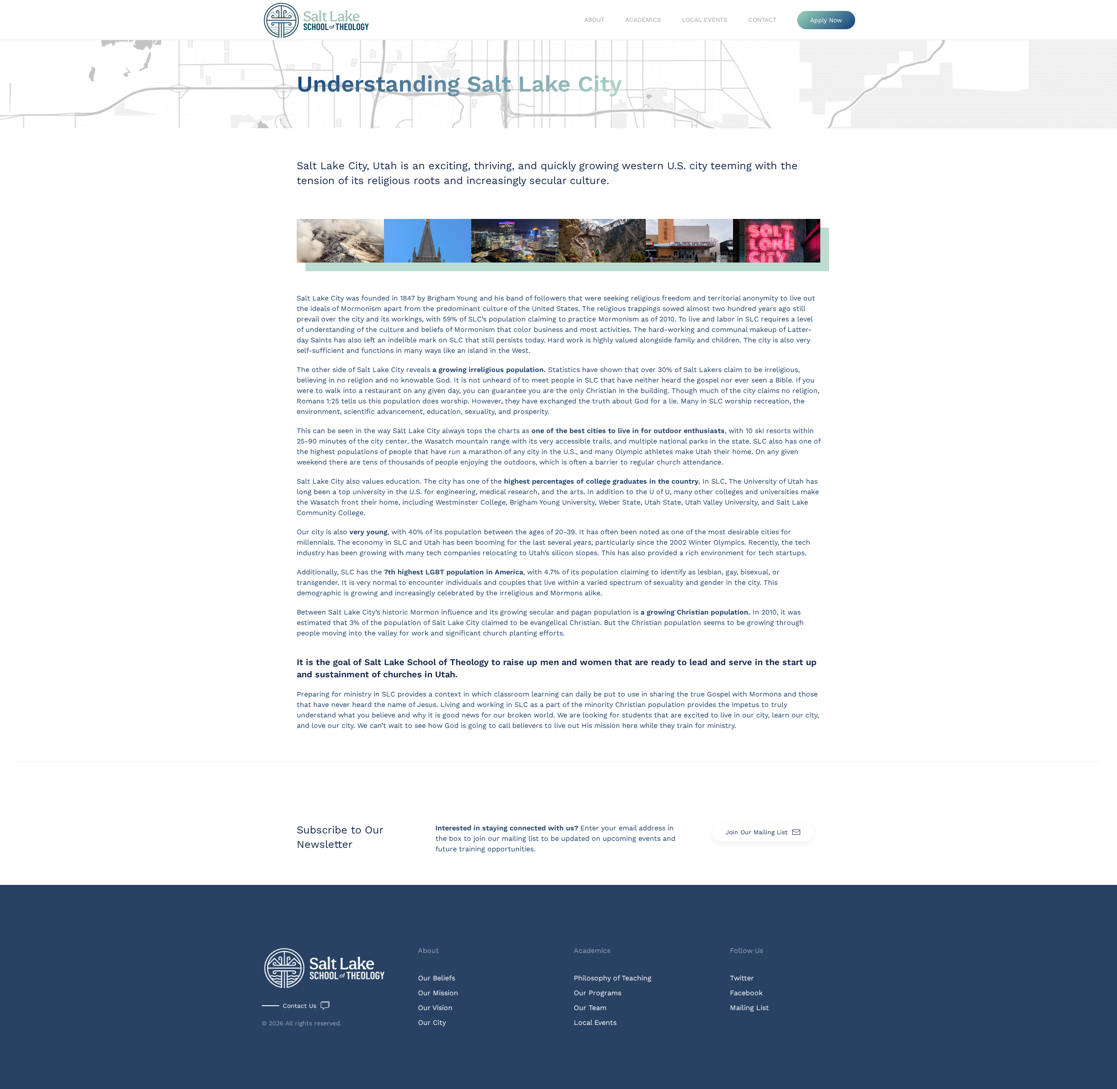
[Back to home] (317, 20)
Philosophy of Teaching (612, 978)
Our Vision (435, 1008)
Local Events (704, 19)
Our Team (590, 1008)
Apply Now (826, 20)
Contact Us (299, 1005)
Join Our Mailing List (757, 832)
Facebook (746, 993)
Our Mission (438, 993)
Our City (432, 1022)
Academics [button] (643, 19)
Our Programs (597, 993)
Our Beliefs (436, 978)
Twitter (742, 978)
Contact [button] (762, 19)
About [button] (594, 19)
